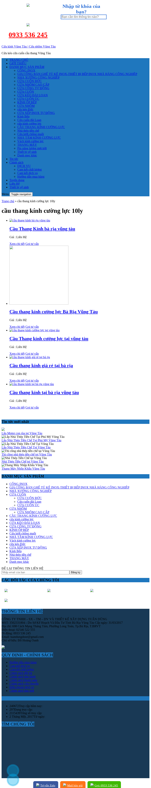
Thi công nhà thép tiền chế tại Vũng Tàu (27, 454)
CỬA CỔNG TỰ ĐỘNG (33, 88)
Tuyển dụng (16, 180)
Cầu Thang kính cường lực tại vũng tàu (48, 338)
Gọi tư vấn (32, 243)
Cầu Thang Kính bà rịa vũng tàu (42, 228)
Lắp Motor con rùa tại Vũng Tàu (22, 433)
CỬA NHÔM (26, 105)
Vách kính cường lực (30, 141)
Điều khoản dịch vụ (21, 687)
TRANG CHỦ (18, 60)
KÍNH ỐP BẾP (27, 102)
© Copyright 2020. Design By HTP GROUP (30, 783)
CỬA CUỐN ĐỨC (29, 81)
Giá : (12, 237)
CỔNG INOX (26, 70)
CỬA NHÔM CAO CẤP (33, 84)
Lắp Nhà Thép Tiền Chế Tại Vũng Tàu (26, 447)
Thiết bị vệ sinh (27, 151)
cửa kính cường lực (29, 123)
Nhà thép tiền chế (28, 130)
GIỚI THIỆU (18, 63)
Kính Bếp (23, 116)
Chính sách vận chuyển (24, 683)
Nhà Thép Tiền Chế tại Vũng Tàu (23, 461)
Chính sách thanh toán (23, 680)
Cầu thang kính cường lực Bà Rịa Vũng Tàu (53, 311)
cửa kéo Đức (25, 109)
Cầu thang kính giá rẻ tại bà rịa (41, 365)
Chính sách (16, 162)
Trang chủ (8, 201)
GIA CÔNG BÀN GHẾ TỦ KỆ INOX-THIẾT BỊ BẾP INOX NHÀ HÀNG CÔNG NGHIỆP (77, 74)
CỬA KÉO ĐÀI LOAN (32, 95)
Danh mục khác (27, 155)
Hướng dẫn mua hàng (30, 176)
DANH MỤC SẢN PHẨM (26, 67)
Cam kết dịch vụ (27, 173)
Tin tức (13, 159)
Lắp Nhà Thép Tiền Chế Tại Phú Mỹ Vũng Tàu (31, 440)
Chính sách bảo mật (21, 690)
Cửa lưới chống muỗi (30, 134)
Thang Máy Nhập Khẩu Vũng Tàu (23, 468)
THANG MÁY (27, 144)
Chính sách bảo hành (22, 676)
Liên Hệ (14, 183)
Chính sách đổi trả (20, 673)
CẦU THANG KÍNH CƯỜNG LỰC (41, 127)
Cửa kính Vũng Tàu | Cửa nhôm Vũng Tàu (29, 46)
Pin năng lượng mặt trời (32, 148)
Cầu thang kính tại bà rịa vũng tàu (44, 392)
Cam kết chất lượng (29, 169)
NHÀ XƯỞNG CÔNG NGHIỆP (38, 77)
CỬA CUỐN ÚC (28, 98)
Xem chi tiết (17, 243)
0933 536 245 (28, 35)
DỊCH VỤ (24, 166)
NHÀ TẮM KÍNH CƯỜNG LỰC (39, 137)
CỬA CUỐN (25, 91)
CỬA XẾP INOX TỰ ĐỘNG (36, 113)
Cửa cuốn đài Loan (29, 120)
